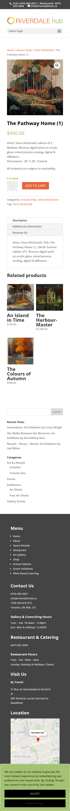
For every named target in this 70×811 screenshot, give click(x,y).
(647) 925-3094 (19, 645)
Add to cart (35, 185)
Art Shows (16, 489)
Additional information (27, 226)
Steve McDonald (43, 50)
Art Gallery (19, 554)
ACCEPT (35, 793)
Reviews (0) (20, 232)
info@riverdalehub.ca (24, 598)
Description (20, 220)
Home (10, 50)
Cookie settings (35, 803)
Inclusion (15, 467)
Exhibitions (14, 485)
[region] (35, 787)
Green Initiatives (23, 568)
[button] (57, 65)
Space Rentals (21, 545)
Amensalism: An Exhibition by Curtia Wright (34, 427)
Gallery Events (16, 501)
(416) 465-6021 (28, 3)
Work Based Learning (26, 573)
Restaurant (19, 550)
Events (11, 479)
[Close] (66, 767)
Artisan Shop (24, 50)
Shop (16, 559)
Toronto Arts (18, 473)
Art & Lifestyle (16, 462)
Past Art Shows (19, 495)
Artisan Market (22, 564)
